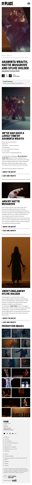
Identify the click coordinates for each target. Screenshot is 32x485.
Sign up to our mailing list (10, 447)
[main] (16, 212)
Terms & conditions (9, 456)
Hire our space (8, 445)
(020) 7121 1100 (7, 428)
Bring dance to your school (11, 449)
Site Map (7, 461)
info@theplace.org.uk (8, 429)
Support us (7, 450)
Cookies (6, 465)
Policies (6, 463)
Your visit (7, 439)
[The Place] (7, 3)
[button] (6, 333)
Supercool (22, 472)
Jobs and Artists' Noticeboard (11, 443)
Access (6, 454)
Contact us (7, 437)
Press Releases (8, 441)
